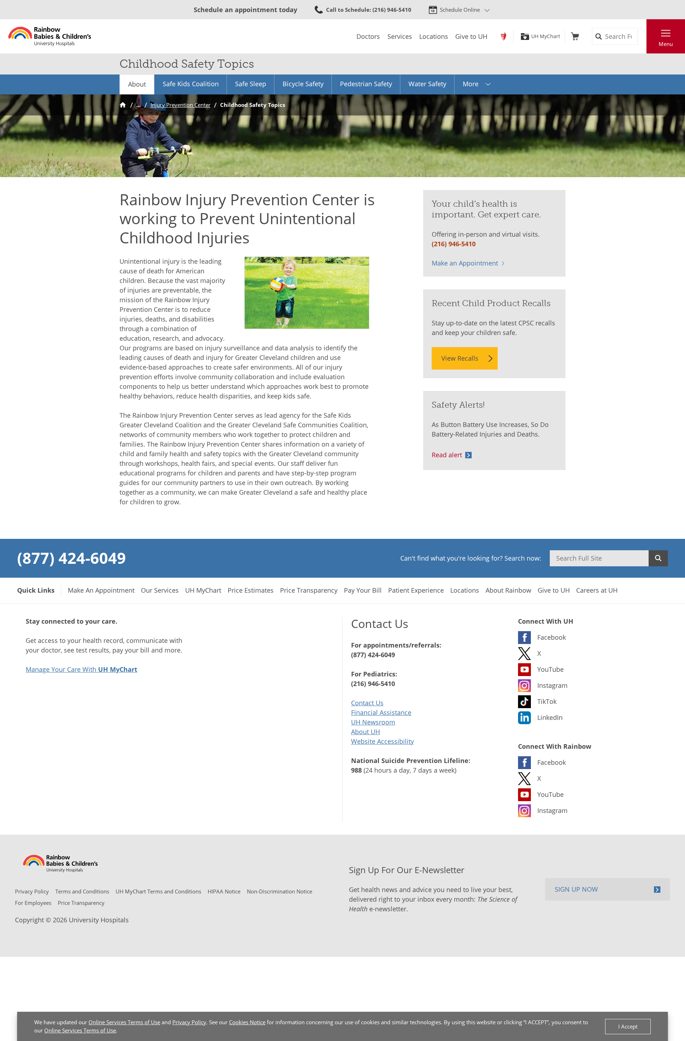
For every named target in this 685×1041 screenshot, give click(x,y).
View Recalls (459, 358)
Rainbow (503, 36)
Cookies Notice (247, 1022)
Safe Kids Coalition (191, 83)
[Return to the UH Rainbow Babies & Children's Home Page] (49, 36)
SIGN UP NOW (576, 889)
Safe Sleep (250, 83)
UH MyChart (545, 36)
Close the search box (642, 36)
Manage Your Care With (81, 669)
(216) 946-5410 (454, 243)
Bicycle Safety (303, 83)
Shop (575, 36)
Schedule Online (460, 9)
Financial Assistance (381, 712)
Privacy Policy (189, 1022)
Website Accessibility (382, 741)
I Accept (628, 1026)
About (137, 84)
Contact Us (367, 703)
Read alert (447, 454)
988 (356, 770)
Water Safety (427, 83)
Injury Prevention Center (180, 104)
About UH (365, 731)
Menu (666, 43)
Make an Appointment (465, 263)
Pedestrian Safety (366, 83)
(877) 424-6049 (71, 557)
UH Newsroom (373, 722)
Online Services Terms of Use (124, 1022)
